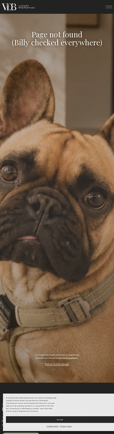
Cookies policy (53, 426)
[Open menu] (109, 7)
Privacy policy (66, 426)
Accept (60, 419)
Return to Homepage (57, 364)
